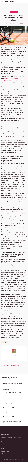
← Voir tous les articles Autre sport (10, 365)
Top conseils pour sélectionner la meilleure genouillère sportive (12, 422)
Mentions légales (5, 451)
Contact (3, 453)
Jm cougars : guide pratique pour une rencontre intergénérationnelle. (13, 404)
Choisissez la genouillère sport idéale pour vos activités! (13, 393)
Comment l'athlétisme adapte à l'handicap (12, 397)
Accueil (3, 7)
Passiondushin (7, 1)
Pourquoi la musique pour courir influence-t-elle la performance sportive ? (14, 384)
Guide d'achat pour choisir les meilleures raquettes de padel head (13, 388)
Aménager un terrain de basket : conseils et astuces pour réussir (14, 408)
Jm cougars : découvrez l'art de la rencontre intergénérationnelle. (12, 413)
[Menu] (25, 1)
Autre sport (8, 7)
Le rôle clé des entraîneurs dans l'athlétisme (12, 400)
